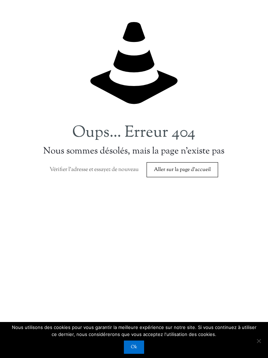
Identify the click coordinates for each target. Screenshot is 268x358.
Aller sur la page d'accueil (182, 169)
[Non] (258, 341)
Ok (134, 347)
